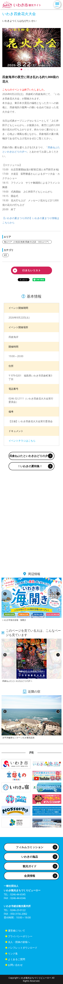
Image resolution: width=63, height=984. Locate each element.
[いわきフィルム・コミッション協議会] (46, 810)
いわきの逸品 (29, 856)
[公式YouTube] (46, 775)
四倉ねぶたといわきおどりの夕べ (30, 456)
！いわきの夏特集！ (30, 466)
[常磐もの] (16, 775)
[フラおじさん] (46, 798)
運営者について (16, 930)
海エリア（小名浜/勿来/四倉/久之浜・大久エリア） (27, 241)
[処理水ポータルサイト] (46, 822)
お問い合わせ (15, 965)
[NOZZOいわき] (16, 810)
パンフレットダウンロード (22, 947)
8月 (5, 255)
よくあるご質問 (16, 959)
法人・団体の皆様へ (19, 942)
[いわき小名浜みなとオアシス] (46, 787)
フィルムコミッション (29, 847)
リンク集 (13, 953)
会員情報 (29, 875)
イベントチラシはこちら (22, 440)
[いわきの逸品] (46, 763)
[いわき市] (16, 763)
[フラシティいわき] (16, 798)
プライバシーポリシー (20, 936)
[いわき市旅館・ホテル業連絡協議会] (16, 787)
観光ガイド (30, 866)
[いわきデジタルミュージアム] (16, 822)
